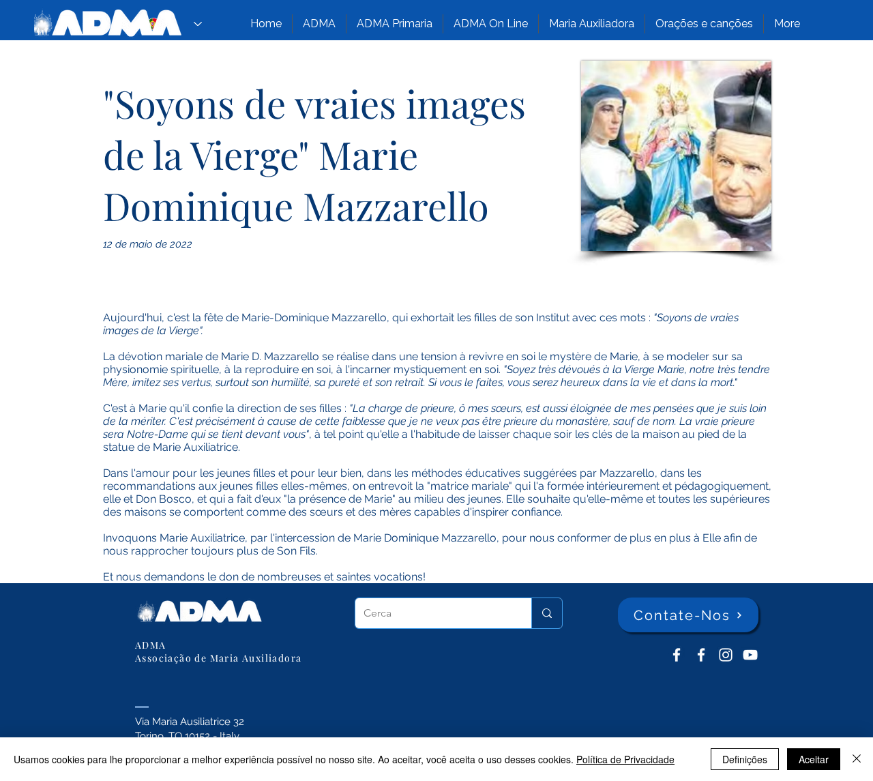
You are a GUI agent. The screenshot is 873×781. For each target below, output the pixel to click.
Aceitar (814, 759)
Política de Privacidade (625, 759)
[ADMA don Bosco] (676, 655)
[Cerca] (546, 613)
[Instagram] (726, 655)
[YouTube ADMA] (750, 655)
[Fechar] (856, 759)
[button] (319, 23)
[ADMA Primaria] (701, 655)
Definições (744, 759)
